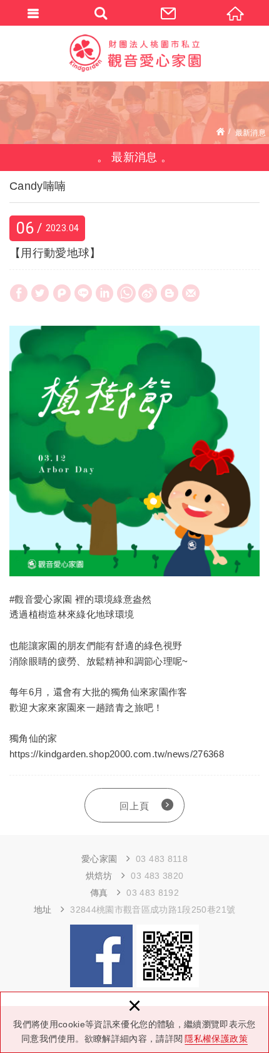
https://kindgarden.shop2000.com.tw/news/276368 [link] (116, 754)
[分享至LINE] (83, 293)
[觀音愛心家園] (134, 53)
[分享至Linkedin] (104, 293)
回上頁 (134, 806)
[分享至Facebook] (18, 293)
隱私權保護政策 (216, 1039)
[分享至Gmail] (190, 293)
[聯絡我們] (168, 12)
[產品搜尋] (101, 12)
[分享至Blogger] (169, 293)
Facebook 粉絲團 (101, 956)
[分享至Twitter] (40, 293)
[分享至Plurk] (62, 293)
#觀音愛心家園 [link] (40, 599)
